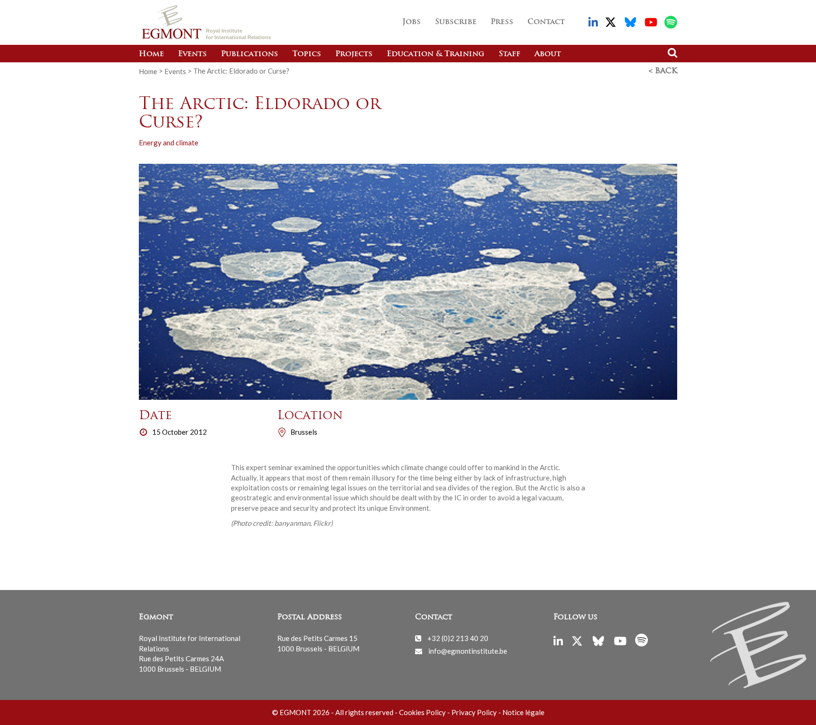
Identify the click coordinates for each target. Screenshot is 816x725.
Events (192, 54)
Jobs (411, 22)
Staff (509, 54)
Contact (546, 22)
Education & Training (435, 54)
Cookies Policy (422, 712)
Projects (354, 54)
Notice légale (523, 712)
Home (151, 54)
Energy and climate (168, 142)
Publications (249, 54)
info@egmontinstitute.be (467, 651)
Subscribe (455, 22)
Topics (306, 54)
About (548, 54)
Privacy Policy (474, 712)
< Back (663, 71)
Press (502, 22)
